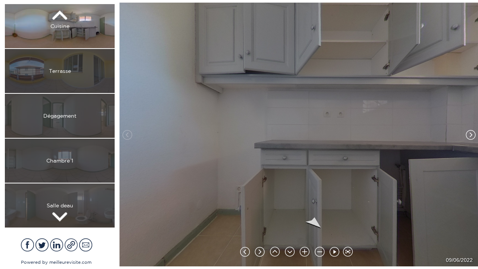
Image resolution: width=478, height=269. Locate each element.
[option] (60, 26)
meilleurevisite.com (70, 262)
